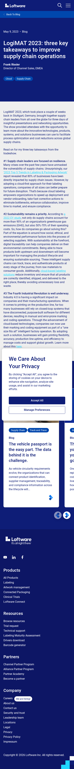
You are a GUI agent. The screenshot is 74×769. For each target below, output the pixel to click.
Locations (9, 722)
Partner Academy (13, 674)
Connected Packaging (16, 592)
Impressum (10, 741)
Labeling (8, 582)
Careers (8, 698)
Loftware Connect (14, 601)
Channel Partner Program (18, 664)
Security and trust (14, 712)
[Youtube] (5, 557)
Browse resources (14, 621)
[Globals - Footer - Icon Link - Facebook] (22, 557)
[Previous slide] (58, 515)
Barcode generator (14, 645)
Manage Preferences (37, 410)
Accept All (37, 400)
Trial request (10, 626)
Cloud (9, 78)
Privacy (7, 732)
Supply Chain (24, 78)
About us (8, 703)
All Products (10, 577)
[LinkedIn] (13, 557)
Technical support (14, 630)
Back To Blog (13, 14)
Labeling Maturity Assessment (21, 635)
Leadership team (13, 717)
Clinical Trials (11, 597)
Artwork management (16, 587)
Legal (6, 727)
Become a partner (14, 678)
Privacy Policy (11, 736)
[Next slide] (67, 515)
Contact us (10, 708)
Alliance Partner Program (18, 669)
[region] (37, 384)
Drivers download (14, 640)
